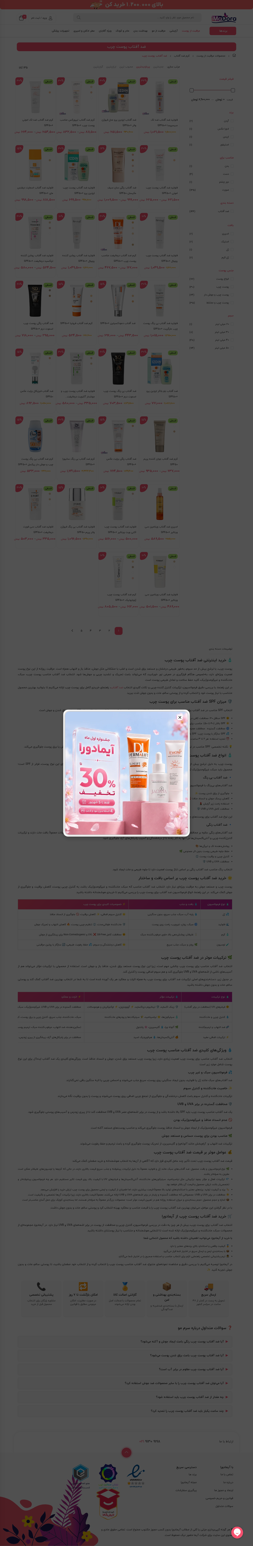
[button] (180, 717)
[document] (126, 773)
